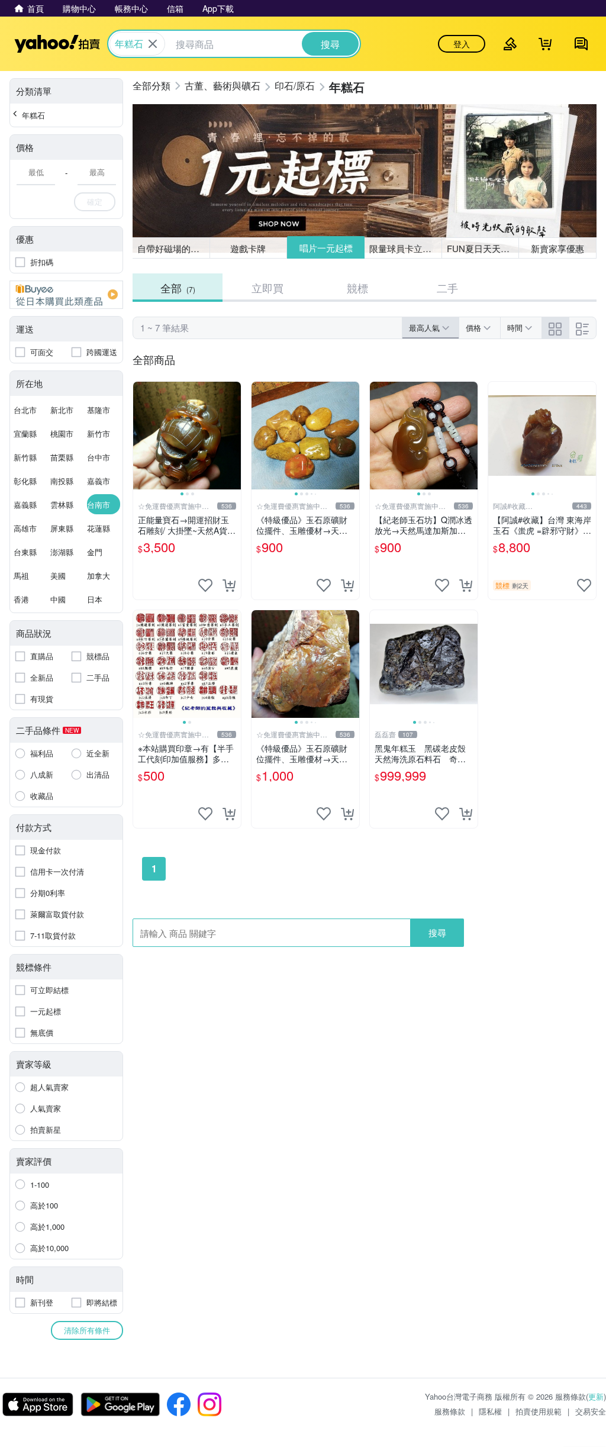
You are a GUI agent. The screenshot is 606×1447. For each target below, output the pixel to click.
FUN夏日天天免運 (482, 248)
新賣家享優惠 (557, 248)
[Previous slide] (141, 435)
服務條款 (449, 1411)
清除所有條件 (87, 1330)
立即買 (267, 287)
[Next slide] (233, 435)
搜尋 (437, 932)
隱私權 (490, 1411)
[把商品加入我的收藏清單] (205, 585)
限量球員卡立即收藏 (405, 248)
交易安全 (590, 1411)
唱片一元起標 (326, 247)
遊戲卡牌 (248, 248)
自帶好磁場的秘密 (172, 248)
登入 (461, 44)
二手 (447, 287)
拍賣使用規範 (538, 1411)
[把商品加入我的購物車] (229, 585)
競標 (357, 287)
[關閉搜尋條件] (153, 44)
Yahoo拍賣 (57, 44)
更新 (596, 1396)
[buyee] (66, 295)
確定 (94, 201)
